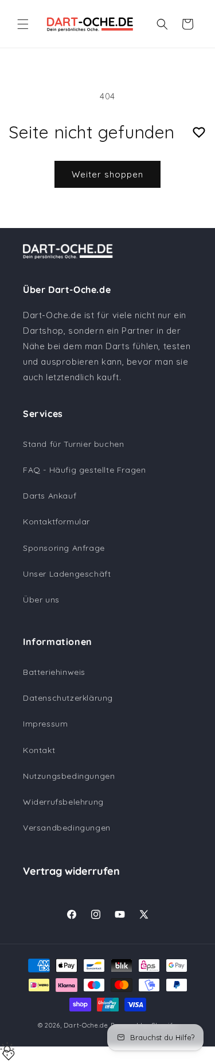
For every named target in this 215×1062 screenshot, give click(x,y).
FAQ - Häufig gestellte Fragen (84, 470)
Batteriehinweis (54, 672)
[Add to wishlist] (198, 132)
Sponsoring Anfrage (64, 548)
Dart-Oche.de (86, 1025)
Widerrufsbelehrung (63, 802)
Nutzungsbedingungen (69, 776)
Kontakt (39, 750)
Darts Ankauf (49, 496)
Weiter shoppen (107, 174)
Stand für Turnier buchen (73, 444)
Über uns (41, 599)
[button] (23, 24)
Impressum (45, 724)
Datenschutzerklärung (68, 698)
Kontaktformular (56, 521)
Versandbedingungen (67, 827)
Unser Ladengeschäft (67, 574)
